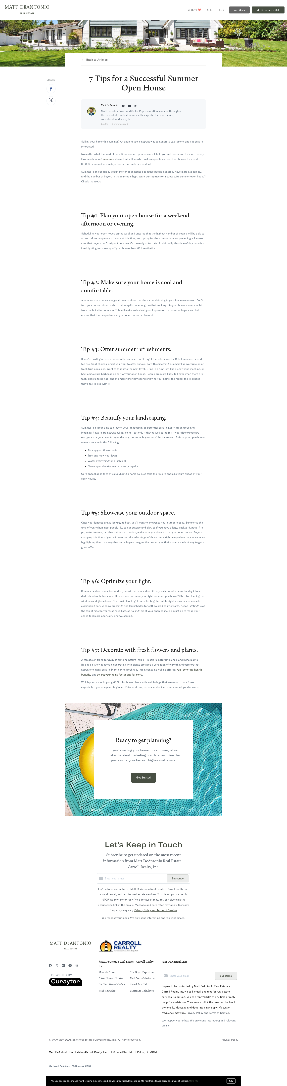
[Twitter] (57, 965)
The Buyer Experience (142, 972)
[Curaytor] (65, 985)
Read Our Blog (107, 990)
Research (108, 159)
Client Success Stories (111, 978)
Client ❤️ (194, 9)
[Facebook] (50, 965)
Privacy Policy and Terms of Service (155, 910)
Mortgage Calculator (142, 990)
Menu (241, 9)
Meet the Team (107, 972)
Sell (210, 9)
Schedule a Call (138, 984)
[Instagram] (77, 965)
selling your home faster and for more (119, 674)
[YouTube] (70, 965)
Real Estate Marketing (142, 978)
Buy (221, 9)
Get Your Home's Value (112, 984)
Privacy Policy (230, 1039)
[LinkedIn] (63, 965)
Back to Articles (97, 60)
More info (193, 1081)
